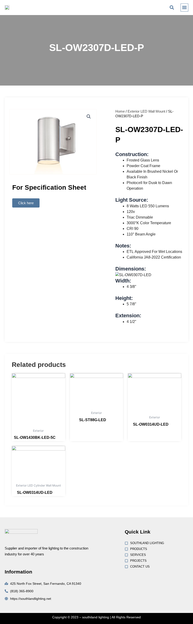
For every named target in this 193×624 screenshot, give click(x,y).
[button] (172, 7)
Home (120, 111)
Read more (59, 438)
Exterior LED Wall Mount (146, 111)
